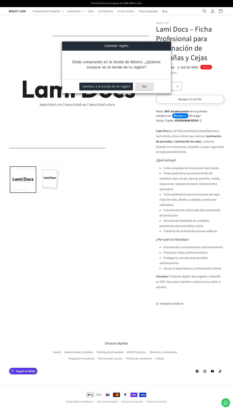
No (144, 86)
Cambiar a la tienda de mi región (106, 86)
